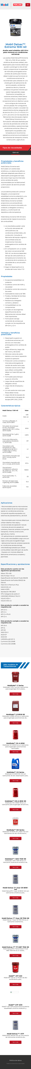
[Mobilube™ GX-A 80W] (15, 735)
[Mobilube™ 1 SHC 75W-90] (15, 850)
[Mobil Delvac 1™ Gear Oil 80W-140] (15, 879)
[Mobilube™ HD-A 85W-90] (15, 792)
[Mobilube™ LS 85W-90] (15, 706)
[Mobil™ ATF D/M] (15, 996)
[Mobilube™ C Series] (15, 677)
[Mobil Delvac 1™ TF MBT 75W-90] (15, 938)
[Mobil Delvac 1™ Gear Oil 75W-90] (15, 910)
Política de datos (15, 1060)
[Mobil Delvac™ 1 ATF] (15, 1025)
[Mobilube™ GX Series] (15, 764)
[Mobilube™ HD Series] (15, 821)
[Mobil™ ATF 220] (15, 967)
